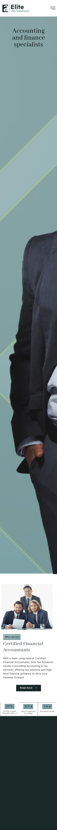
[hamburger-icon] (52, 9)
